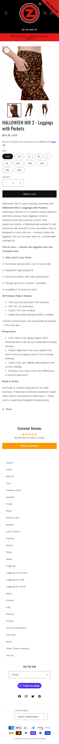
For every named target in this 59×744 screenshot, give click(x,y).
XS (19, 156)
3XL (30, 163)
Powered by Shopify (37, 738)
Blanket (10, 524)
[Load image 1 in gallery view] (14, 110)
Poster (9, 504)
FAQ (8, 607)
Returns (10, 614)
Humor (9, 545)
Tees (8, 483)
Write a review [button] (29, 446)
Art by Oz (24, 738)
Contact (10, 600)
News (9, 641)
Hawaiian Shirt (13, 490)
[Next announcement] (53, 30)
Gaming (10, 538)
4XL (42, 163)
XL (6, 163)
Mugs (9, 511)
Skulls (9, 559)
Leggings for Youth (16, 586)
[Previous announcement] (5, 30)
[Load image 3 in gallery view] (44, 110)
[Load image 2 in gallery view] (29, 110)
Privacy (10, 621)
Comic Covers (13, 531)
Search (9, 462)
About (9, 593)
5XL (7, 170)
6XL (20, 170)
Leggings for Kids (15, 579)
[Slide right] (55, 111)
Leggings (11, 566)
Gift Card (10, 635)
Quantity (6, 177)
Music (9, 552)
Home (9, 469)
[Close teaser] (39, 3)
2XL (18, 163)
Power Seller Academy (17, 648)
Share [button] (9, 409)
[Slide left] (3, 111)
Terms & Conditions (16, 628)
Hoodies (10, 497)
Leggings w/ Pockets (16, 573)
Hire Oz (10, 655)
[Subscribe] (46, 674)
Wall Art (10, 476)
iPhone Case (12, 517)
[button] (6, 13)
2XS (7, 156)
